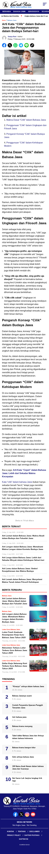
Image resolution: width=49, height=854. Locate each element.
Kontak (10, 831)
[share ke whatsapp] (16, 47)
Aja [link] (7, 251)
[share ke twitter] (10, 47)
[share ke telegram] (21, 47)
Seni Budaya (33, 11)
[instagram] (27, 816)
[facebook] (15, 816)
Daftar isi (23, 839)
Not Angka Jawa (19, 825)
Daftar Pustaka (31, 835)
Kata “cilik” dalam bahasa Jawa (17, 482)
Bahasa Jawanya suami (22, 696)
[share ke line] (27, 47)
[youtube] (33, 816)
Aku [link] (7, 193)
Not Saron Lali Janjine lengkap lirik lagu (27, 779)
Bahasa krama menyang (22, 726)
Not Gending (31, 825)
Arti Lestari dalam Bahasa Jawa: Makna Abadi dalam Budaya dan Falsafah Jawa (14, 601)
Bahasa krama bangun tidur (24, 748)
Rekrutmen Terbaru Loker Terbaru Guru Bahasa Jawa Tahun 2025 (14, 650)
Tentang (22, 831)
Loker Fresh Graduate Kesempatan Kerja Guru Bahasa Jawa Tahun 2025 (14, 635)
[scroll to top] (45, 838)
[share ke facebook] (5, 47)
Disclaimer (34, 831)
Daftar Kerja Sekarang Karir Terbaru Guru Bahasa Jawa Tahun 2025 (14, 666)
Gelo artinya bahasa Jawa (23, 757)
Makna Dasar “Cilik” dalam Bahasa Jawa (26, 120)
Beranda (6, 11)
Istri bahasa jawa (19, 717)
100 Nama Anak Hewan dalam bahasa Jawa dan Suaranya (28, 767)
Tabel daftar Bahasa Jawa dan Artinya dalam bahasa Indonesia (28, 737)
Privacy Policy (14, 835)
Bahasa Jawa (19, 11)
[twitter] (21, 816)
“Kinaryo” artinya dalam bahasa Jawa (28, 686)
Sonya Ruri (12, 37)
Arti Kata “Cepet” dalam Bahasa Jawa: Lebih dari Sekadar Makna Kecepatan (24, 473)
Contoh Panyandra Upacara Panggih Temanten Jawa (27, 706)
